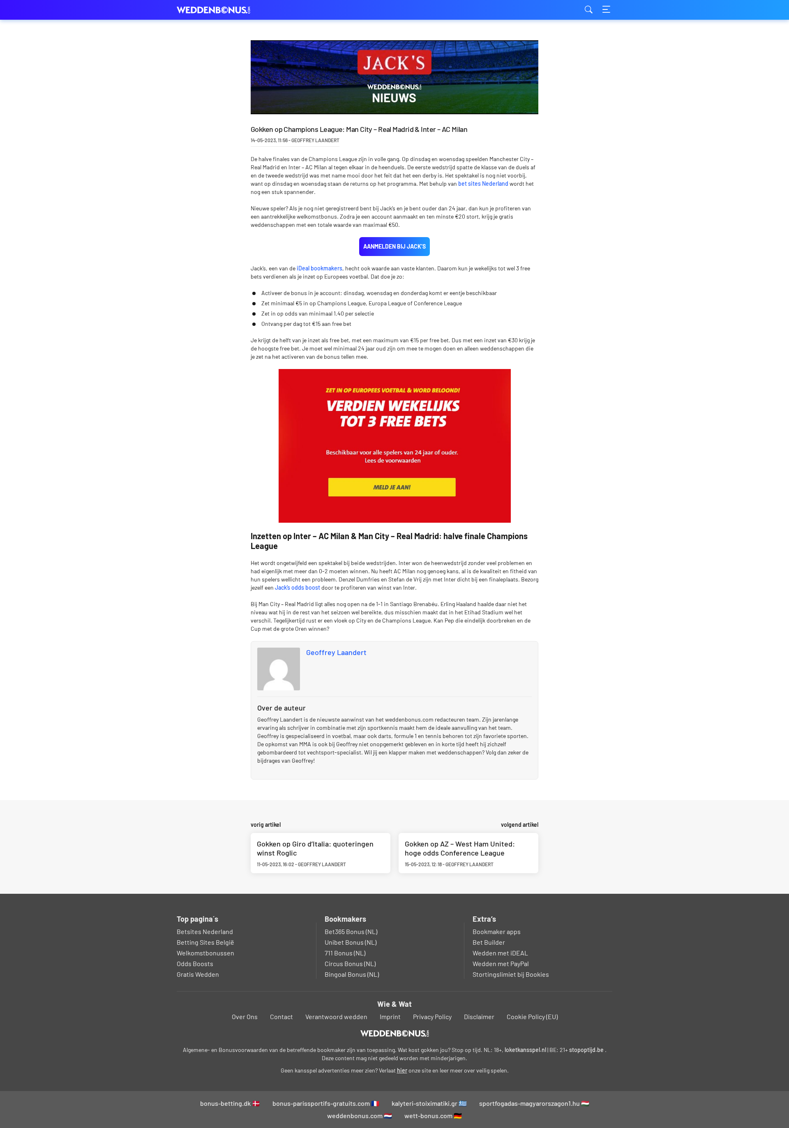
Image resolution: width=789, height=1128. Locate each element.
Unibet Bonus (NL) (350, 942)
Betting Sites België (205, 942)
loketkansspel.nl (525, 1049)
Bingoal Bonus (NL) (352, 974)
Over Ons (245, 1016)
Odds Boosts (195, 963)
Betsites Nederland (205, 931)
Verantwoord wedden (336, 1016)
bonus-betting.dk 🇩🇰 (230, 1103)
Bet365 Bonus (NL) (351, 931)
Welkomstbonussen (205, 953)
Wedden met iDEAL (500, 953)
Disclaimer (479, 1016)
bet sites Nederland (483, 183)
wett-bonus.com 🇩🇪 (433, 1115)
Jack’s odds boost (298, 587)
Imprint (390, 1016)
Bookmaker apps (497, 931)
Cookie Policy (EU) (532, 1016)
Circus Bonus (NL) (350, 963)
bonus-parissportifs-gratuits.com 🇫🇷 (325, 1103)
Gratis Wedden (198, 974)
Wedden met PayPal (501, 963)
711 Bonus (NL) (345, 953)
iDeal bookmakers (319, 268)
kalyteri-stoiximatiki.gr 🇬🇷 (429, 1103)
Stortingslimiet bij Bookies (511, 974)
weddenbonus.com (218, 10)
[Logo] (394, 1033)
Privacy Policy (432, 1016)
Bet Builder (489, 942)
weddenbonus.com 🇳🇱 (359, 1115)
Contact (281, 1016)
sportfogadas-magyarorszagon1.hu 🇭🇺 (534, 1103)
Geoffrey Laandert (336, 652)
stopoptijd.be (586, 1049)
